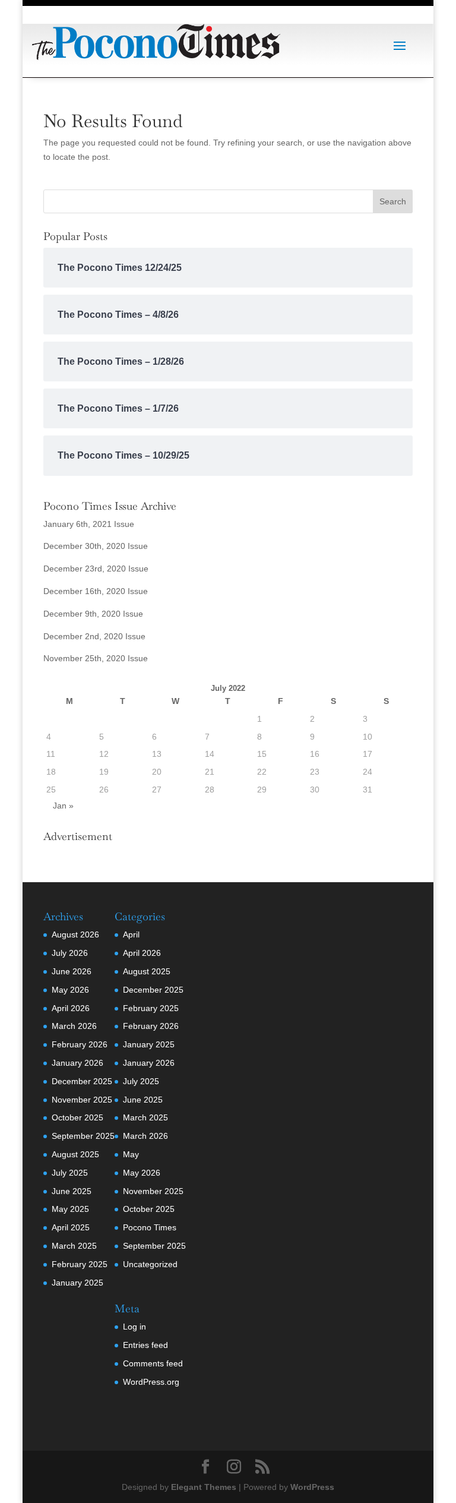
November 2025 (82, 1099)
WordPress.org (151, 1382)
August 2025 (75, 1154)
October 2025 (77, 1117)
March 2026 (74, 1026)
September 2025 (83, 1136)
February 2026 (79, 1044)
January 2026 (77, 1063)
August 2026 (75, 934)
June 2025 (71, 1191)
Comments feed (153, 1363)
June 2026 (71, 971)
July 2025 (70, 1172)
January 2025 (77, 1282)
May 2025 (70, 1209)
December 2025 (82, 1081)
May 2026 (70, 989)
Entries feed (145, 1345)
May (131, 1154)
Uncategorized (150, 1264)
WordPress (312, 1487)
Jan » (63, 805)
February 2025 (79, 1264)
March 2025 (74, 1246)
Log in (134, 1326)
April (131, 934)
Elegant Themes (203, 1487)
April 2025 (71, 1227)
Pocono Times (149, 1227)
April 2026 (71, 1008)
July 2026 (70, 953)
